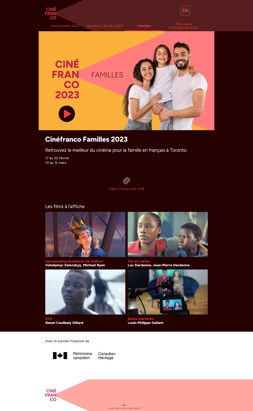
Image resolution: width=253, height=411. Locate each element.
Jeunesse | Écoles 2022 (104, 26)
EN (185, 10)
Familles (144, 26)
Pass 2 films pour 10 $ (126, 189)
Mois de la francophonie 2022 (184, 26)
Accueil (51, 12)
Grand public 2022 (65, 26)
